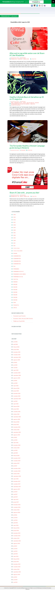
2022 (14, 235)
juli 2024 (15, 380)
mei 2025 (15, 367)
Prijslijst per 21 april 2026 (18, 321)
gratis (24, 102)
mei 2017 (15, 494)
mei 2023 (15, 401)
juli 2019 (15, 465)
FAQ (14, 266)
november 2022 (16, 411)
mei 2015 (15, 551)
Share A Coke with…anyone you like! (24, 192)
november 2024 (16, 372)
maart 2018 (15, 478)
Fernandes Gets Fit (18, 102)
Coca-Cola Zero (17, 250)
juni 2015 (15, 548)
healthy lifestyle (30, 102)
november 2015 (16, 535)
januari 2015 (16, 561)
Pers (14, 302)
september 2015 (17, 540)
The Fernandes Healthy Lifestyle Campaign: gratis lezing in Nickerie (27, 147)
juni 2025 (15, 365)
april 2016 (15, 522)
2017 (14, 222)
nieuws (21, 196)
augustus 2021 (16, 434)
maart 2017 (15, 499)
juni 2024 (15, 383)
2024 (14, 240)
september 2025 (17, 357)
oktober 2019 (16, 463)
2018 (14, 225)
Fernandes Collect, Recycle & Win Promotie (23, 318)
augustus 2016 (16, 512)
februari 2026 (16, 347)
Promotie (16, 305)
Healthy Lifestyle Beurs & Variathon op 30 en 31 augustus (27, 98)
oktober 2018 (16, 473)
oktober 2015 (16, 538)
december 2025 (16, 352)
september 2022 (17, 416)
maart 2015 (15, 556)
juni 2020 (15, 450)
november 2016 (16, 507)
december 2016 (16, 504)
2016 (14, 219)
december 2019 (16, 458)
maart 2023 (15, 403)
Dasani (15, 253)
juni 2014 (15, 579)
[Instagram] (34, 5)
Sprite (15, 307)
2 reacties (34, 58)
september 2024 (17, 375)
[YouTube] (40, 5)
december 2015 (16, 533)
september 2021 (17, 432)
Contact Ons (6, 587)
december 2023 (16, 393)
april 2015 (15, 553)
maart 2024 (15, 385)
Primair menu (53, 1)
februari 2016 (16, 528)
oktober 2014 (16, 569)
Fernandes (23, 57)
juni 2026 (15, 341)
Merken (15, 281)
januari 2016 (16, 530)
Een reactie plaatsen (15, 105)
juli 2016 (15, 515)
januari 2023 (16, 409)
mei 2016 (15, 520)
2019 (14, 227)
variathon (32, 103)
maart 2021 (15, 442)
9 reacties (34, 196)
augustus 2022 (16, 419)
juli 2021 (15, 437)
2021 (14, 232)
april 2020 (15, 453)
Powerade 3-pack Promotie (19, 316)
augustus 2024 (16, 378)
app (18, 196)
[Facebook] (32, 5)
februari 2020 (16, 455)
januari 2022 (16, 424)
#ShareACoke (14, 58)
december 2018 (16, 468)
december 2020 (16, 445)
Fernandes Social (18, 276)
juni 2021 (15, 440)
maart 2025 (15, 370)
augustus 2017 (16, 489)
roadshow (19, 58)
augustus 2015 (16, 543)
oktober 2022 (16, 414)
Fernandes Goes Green (19, 274)
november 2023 (16, 396)
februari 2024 (16, 388)
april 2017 (15, 496)
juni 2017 (15, 491)
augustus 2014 (16, 574)
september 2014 (17, 571)
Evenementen (17, 256)
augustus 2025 (16, 359)
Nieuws (15, 284)
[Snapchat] (42, 5)
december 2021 (16, 427)
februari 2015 (16, 559)
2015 (14, 217)
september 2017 (17, 486)
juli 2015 (15, 546)
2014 (14, 214)
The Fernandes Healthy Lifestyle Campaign (20, 103)
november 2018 (16, 471)
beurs (12, 102)
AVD (14, 243)
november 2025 (16, 354)
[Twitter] (37, 5)
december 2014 (16, 564)
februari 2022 (16, 421)
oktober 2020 (16, 447)
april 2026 (15, 344)
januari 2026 (16, 349)
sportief (37, 102)
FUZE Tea (15, 279)
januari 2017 (16, 502)
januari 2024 (16, 390)
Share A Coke (26, 58)
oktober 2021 (16, 429)
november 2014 (16, 566)
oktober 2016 (16, 509)
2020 (14, 230)
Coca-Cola (16, 248)
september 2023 (17, 398)
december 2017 (16, 481)
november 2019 (16, 460)
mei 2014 (15, 582)
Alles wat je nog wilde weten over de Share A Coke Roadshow (27, 54)
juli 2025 (15, 362)
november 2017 (16, 484)
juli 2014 (15, 577)
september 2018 (17, 476)
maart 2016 (15, 525)
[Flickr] (45, 5)
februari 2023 (16, 406)
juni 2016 (15, 517)
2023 (14, 237)
